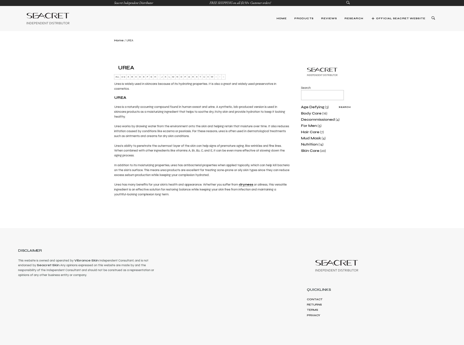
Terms (312, 309)
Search (306, 88)
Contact (315, 299)
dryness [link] (246, 184)
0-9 (123, 77)
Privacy (313, 315)
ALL (117, 77)
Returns (314, 304)
